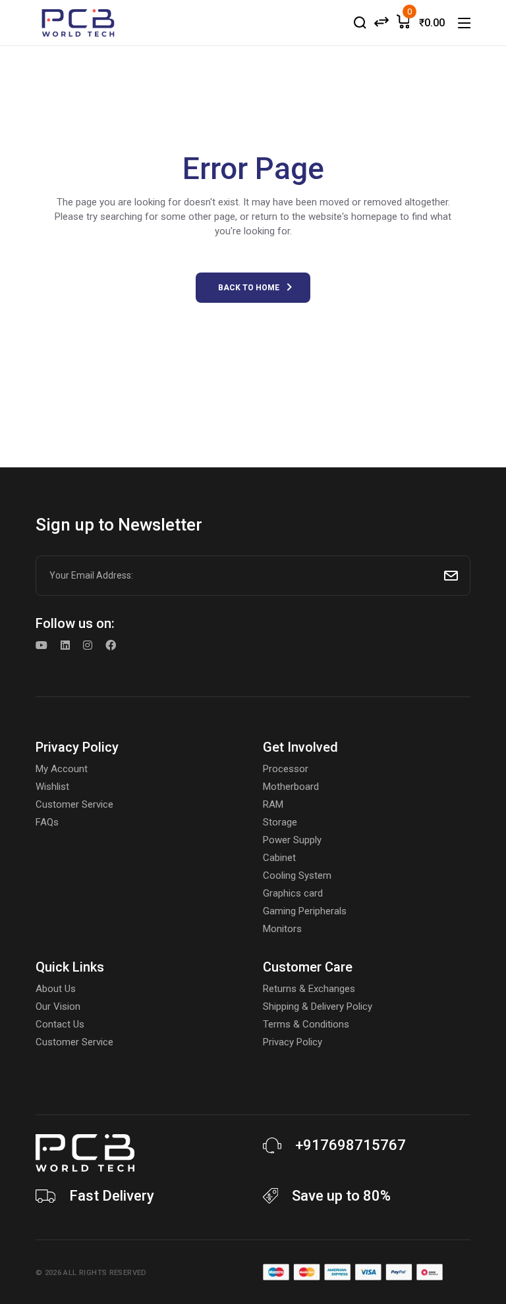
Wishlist (52, 787)
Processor (285, 769)
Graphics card (293, 893)
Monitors (282, 929)
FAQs (47, 822)
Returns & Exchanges (309, 989)
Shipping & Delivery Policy (317, 1006)
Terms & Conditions (306, 1024)
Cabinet (279, 858)
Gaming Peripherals (305, 911)
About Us (56, 989)
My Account (62, 769)
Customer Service (74, 804)
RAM (273, 804)
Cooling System (297, 875)
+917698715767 (350, 1145)
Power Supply (292, 840)
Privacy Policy (292, 1042)
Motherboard (291, 787)
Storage (280, 822)
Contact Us (60, 1024)
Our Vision (58, 1006)
